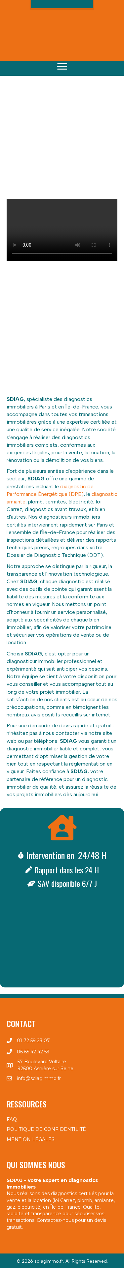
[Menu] (62, 66)
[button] (62, 17)
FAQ (12, 1119)
